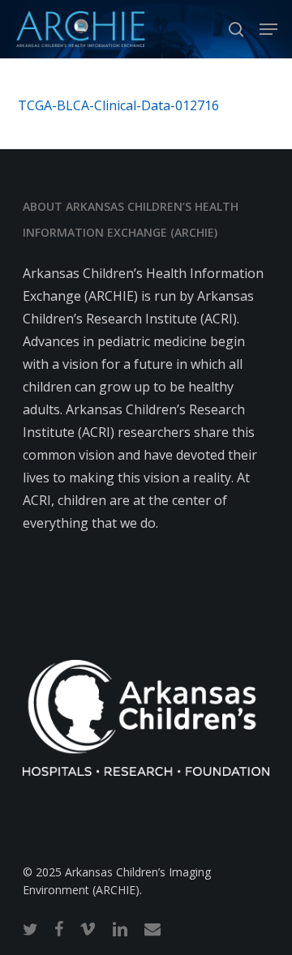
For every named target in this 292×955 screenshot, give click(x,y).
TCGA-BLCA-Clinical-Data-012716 (118, 105)
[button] (268, 29)
